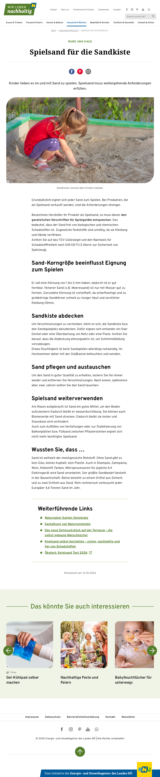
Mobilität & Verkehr (100, 22)
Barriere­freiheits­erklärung (83, 717)
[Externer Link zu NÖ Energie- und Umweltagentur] (100, 769)
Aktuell (53, 10)
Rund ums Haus (80, 41)
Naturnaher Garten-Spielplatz (66, 518)
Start (53, 30)
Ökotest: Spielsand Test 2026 (66, 553)
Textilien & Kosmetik (123, 22)
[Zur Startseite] (14, 9)
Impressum (32, 717)
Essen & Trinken (14, 22)
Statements (103, 10)
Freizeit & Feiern (34, 22)
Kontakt (117, 10)
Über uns (65, 10)
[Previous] (8, 651)
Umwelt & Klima (146, 22)
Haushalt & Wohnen (76, 22)
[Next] (152, 651)
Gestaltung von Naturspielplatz (68, 524)
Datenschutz (53, 717)
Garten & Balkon (54, 22)
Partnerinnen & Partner (83, 10)
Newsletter (128, 717)
